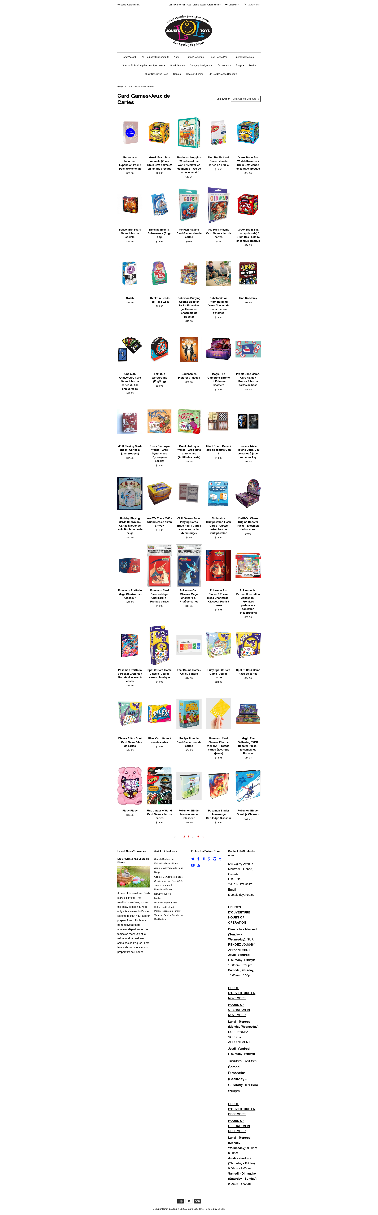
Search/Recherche (164, 859)
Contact (177, 74)
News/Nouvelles (162, 893)
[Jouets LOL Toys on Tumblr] (220, 859)
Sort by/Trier (223, 98)
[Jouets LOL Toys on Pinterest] (203, 859)
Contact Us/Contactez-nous (168, 876)
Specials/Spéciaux (244, 57)
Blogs (239, 65)
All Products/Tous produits (155, 57)
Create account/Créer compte (207, 4)
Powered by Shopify (215, 1208)
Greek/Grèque (177, 65)
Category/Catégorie (200, 65)
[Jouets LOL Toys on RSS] (198, 865)
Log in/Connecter (177, 4)
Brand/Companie (196, 57)
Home (120, 86)
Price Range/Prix (219, 57)
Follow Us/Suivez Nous (156, 74)
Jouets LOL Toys (195, 1208)
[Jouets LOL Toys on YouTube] (193, 865)
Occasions (223, 65)
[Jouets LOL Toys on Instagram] (214, 859)
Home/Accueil (129, 57)
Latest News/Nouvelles (131, 851)
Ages (177, 57)
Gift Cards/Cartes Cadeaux (222, 74)
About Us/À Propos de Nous (168, 867)
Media (252, 65)
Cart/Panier (234, 4)
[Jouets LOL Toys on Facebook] (198, 859)
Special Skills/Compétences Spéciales (142, 65)
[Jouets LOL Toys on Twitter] (192, 859)
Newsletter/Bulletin (163, 889)
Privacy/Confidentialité (165, 902)
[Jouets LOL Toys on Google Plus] (209, 859)
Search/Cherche (194, 74)
